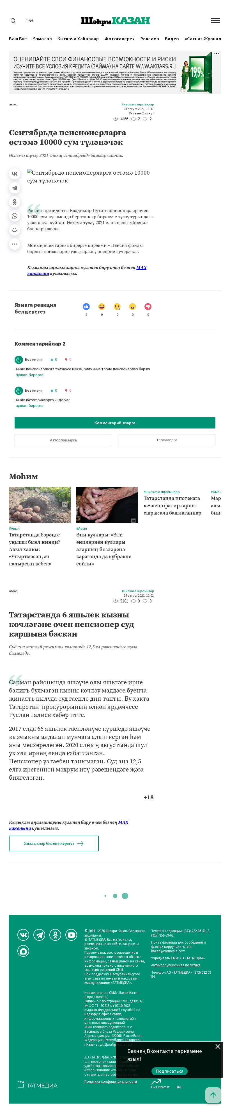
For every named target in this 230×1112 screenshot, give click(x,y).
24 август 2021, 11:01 (139, 596)
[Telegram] (14, 187)
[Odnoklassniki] (55, 935)
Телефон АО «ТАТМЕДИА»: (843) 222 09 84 (181, 975)
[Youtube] (71, 935)
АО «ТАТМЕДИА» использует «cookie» (113, 1057)
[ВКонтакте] (14, 173)
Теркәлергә (166, 440)
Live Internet (160, 1087)
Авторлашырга (63, 440)
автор (13, 104)
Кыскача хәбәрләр (78, 39)
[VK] (23, 935)
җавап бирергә (29, 375)
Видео (172, 39)
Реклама (150, 39)
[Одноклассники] (14, 201)
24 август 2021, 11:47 (139, 109)
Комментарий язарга (115, 423)
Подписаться (169, 1071)
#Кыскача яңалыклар (138, 104)
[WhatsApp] (14, 216)
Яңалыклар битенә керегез (49, 843)
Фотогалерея (120, 39)
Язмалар (42, 39)
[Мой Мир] (14, 230)
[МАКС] (23, 951)
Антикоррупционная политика (176, 965)
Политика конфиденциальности (110, 1082)
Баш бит (18, 39)
